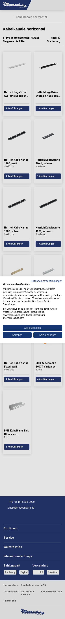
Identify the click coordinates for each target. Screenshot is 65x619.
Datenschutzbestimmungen (46, 280)
